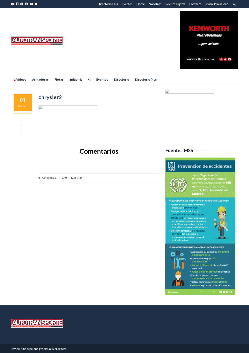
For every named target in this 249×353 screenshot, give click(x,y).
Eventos (127, 4)
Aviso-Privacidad (216, 4)
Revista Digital (175, 4)
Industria (75, 79)
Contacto (195, 4)
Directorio (121, 79)
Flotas (59, 79)
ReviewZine (18, 348)
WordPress (59, 348)
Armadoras (40, 79)
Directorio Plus (108, 4)
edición (77, 177)
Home (140, 4)
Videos (21, 79)
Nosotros (155, 4)
